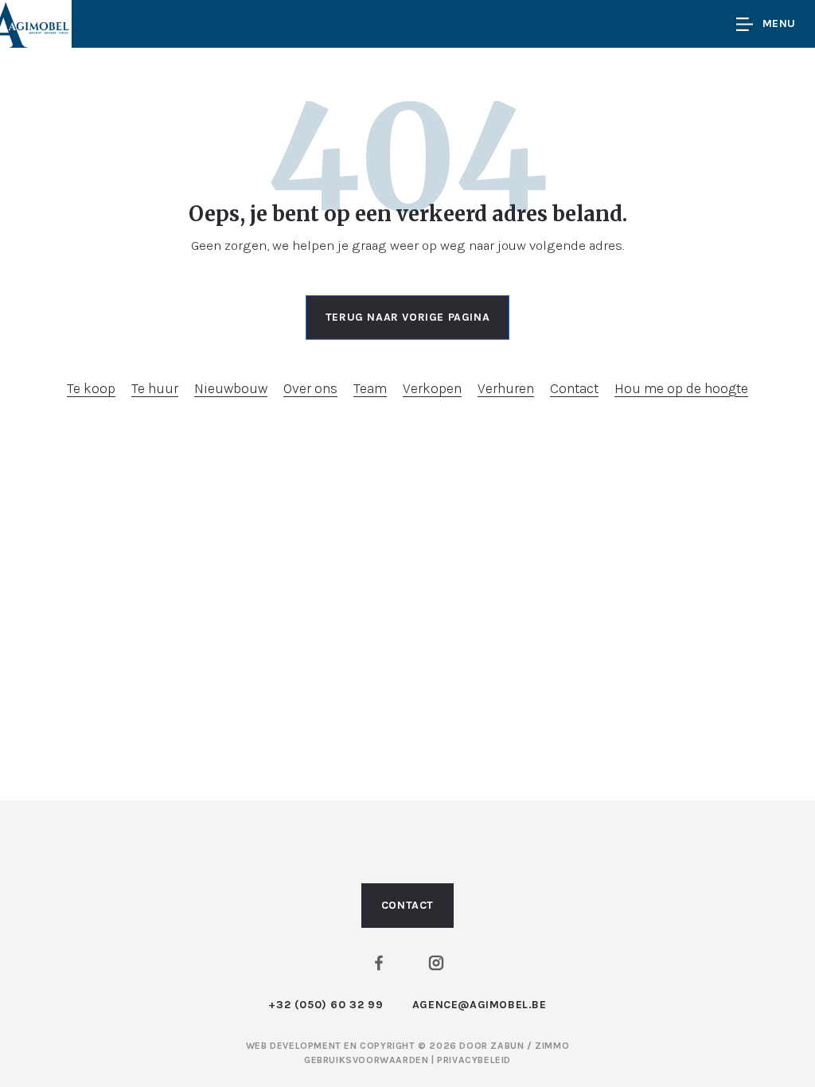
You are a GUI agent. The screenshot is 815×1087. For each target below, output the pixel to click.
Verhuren (506, 388)
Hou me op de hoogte (681, 388)
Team (370, 388)
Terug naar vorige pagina (407, 317)
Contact (574, 388)
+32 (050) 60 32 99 (325, 1004)
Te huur (154, 388)
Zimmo (552, 1045)
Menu (779, 23)
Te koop (91, 388)
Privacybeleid (474, 1060)
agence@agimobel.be (479, 1004)
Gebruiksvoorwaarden (367, 1060)
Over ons (310, 388)
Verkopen (432, 388)
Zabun (507, 1045)
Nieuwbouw (230, 388)
